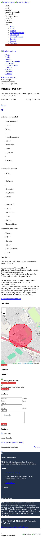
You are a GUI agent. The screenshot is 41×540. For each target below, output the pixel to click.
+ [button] (4, 309)
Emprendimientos (11, 16)
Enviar (4, 424)
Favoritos (8, 74)
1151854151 (9, 483)
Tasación (8, 18)
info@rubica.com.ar (12, 473)
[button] (11, 299)
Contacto (8, 20)
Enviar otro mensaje (8, 383)
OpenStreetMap (28, 363)
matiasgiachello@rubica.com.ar (12, 442)
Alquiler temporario (12, 12)
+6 (2, 110)
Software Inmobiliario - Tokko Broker (14, 527)
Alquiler (8, 10)
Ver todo (37, 447)
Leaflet (20, 363)
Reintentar (5, 389)
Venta (7, 6)
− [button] (4, 313)
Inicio (7, 8)
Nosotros (8, 22)
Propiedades (9, 14)
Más (7, 24)
